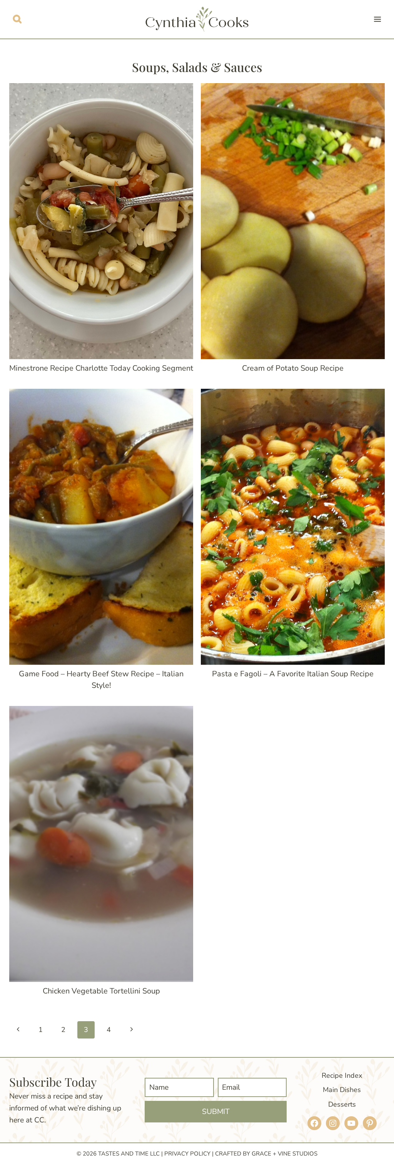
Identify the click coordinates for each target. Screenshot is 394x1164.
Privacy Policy (187, 1153)
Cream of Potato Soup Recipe (293, 368)
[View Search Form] (17, 19)
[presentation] (101, 221)
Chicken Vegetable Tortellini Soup (101, 991)
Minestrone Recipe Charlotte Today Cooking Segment (101, 368)
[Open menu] (377, 19)
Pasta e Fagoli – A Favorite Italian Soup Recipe (293, 674)
